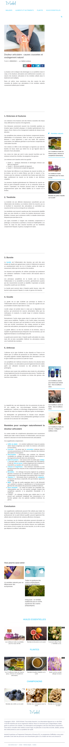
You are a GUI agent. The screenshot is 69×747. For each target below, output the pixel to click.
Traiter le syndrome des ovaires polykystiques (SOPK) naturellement (33, 582)
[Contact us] (25, 65)
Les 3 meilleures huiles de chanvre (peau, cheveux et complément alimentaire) (56, 153)
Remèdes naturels (57, 133)
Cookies (34, 744)
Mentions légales (27, 744)
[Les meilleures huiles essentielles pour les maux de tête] (55, 165)
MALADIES (9, 10)
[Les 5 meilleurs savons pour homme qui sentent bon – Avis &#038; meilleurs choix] (55, 372)
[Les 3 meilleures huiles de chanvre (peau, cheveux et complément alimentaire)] (55, 143)
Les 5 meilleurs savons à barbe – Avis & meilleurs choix (55, 406)
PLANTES (40, 10)
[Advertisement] (24, 99)
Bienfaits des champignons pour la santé (36, 704)
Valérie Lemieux (26, 61)
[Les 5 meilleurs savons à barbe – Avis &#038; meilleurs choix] (55, 396)
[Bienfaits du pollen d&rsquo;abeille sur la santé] (55, 187)
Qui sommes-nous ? (13, 744)
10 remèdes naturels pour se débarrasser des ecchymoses (13, 584)
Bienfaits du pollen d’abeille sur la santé (56, 196)
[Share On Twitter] (38, 65)
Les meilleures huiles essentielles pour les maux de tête (56, 175)
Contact (20, 744)
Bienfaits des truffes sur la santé (14, 704)
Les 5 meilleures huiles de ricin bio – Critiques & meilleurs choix (56, 429)
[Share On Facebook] (42, 65)
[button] (64, 627)
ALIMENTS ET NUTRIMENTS (24, 10)
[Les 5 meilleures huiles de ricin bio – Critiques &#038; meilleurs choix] (55, 418)
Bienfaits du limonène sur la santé (36, 642)
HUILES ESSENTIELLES (53, 10)
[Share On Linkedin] (34, 65)
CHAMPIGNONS (34, 681)
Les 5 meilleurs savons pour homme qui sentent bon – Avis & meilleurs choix (55, 383)
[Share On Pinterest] (29, 65)
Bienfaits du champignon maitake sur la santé (58, 704)
